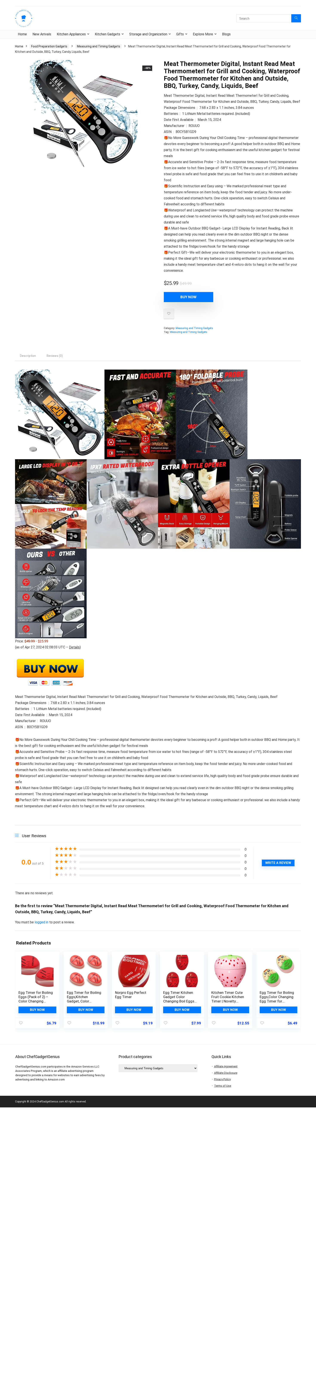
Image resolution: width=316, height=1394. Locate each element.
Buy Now (188, 297)
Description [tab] (28, 355)
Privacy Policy (222, 1079)
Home (22, 34)
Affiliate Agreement (226, 1066)
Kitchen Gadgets (107, 34)
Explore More (203, 34)
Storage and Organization (148, 34)
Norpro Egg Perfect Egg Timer (130, 994)
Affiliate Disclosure (225, 1072)
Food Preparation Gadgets (49, 46)
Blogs (226, 34)
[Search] (296, 18)
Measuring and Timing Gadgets (98, 46)
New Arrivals (41, 34)
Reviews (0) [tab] (55, 355)
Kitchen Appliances (71, 34)
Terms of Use (222, 1085)
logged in (42, 922)
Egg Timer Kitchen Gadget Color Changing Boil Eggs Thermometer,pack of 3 (178, 1001)
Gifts (180, 34)
